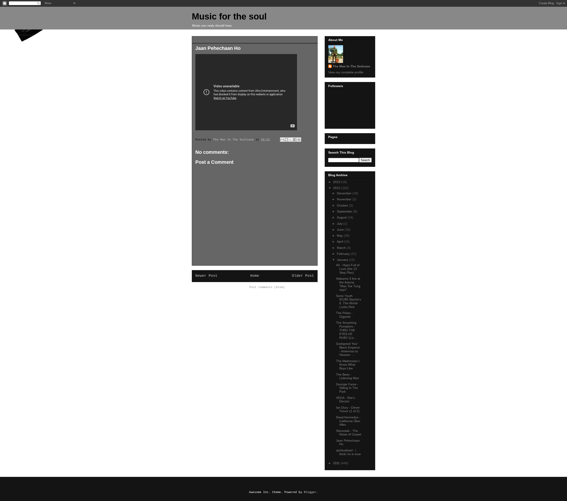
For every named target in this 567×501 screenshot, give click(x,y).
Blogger (310, 492)
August (342, 217)
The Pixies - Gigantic (344, 314)
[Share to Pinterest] (299, 139)
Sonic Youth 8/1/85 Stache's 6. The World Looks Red (348, 301)
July (340, 223)
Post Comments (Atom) (267, 287)
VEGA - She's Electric (345, 399)
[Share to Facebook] (295, 139)
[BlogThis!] (286, 139)
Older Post (303, 276)
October (343, 205)
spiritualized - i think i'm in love (348, 452)
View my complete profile (345, 72)
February (344, 253)
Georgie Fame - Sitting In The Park (347, 388)
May (340, 235)
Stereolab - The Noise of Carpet (348, 432)
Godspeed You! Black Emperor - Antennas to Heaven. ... (348, 349)
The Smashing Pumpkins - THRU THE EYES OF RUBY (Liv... (346, 330)
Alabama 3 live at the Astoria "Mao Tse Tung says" (348, 284)
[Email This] (282, 139)
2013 (337, 182)
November (344, 199)
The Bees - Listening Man (347, 376)
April (340, 241)
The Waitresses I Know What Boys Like (347, 364)
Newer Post (206, 276)
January (343, 259)
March (342, 248)
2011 (337, 463)
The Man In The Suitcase (351, 66)
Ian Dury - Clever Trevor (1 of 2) (348, 409)
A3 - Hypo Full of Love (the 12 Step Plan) (347, 268)
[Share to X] (290, 139)
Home (254, 276)
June (341, 229)
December (344, 193)
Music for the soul (229, 16)
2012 (337, 188)
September (345, 211)
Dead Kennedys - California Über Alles (348, 421)
